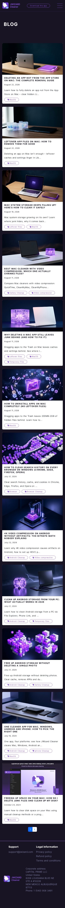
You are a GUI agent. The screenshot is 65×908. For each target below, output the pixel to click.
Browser (13, 491)
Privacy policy (44, 851)
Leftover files (15, 227)
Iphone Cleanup (42, 751)
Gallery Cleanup (16, 293)
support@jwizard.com (21, 851)
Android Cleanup (17, 557)
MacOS (12, 100)
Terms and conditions (48, 860)
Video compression (43, 293)
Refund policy (44, 856)
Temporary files (16, 362)
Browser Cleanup (35, 491)
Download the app (38, 6)
